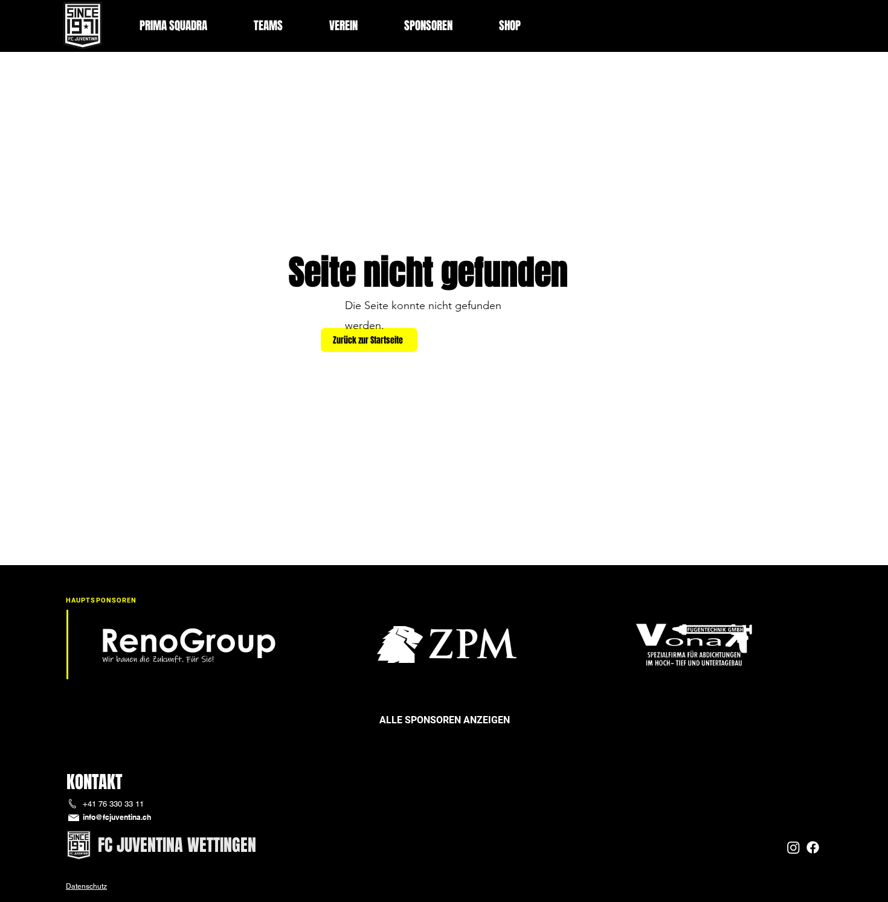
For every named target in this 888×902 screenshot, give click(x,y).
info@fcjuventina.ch (117, 817)
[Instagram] (793, 847)
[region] (444, 725)
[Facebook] (813, 847)
